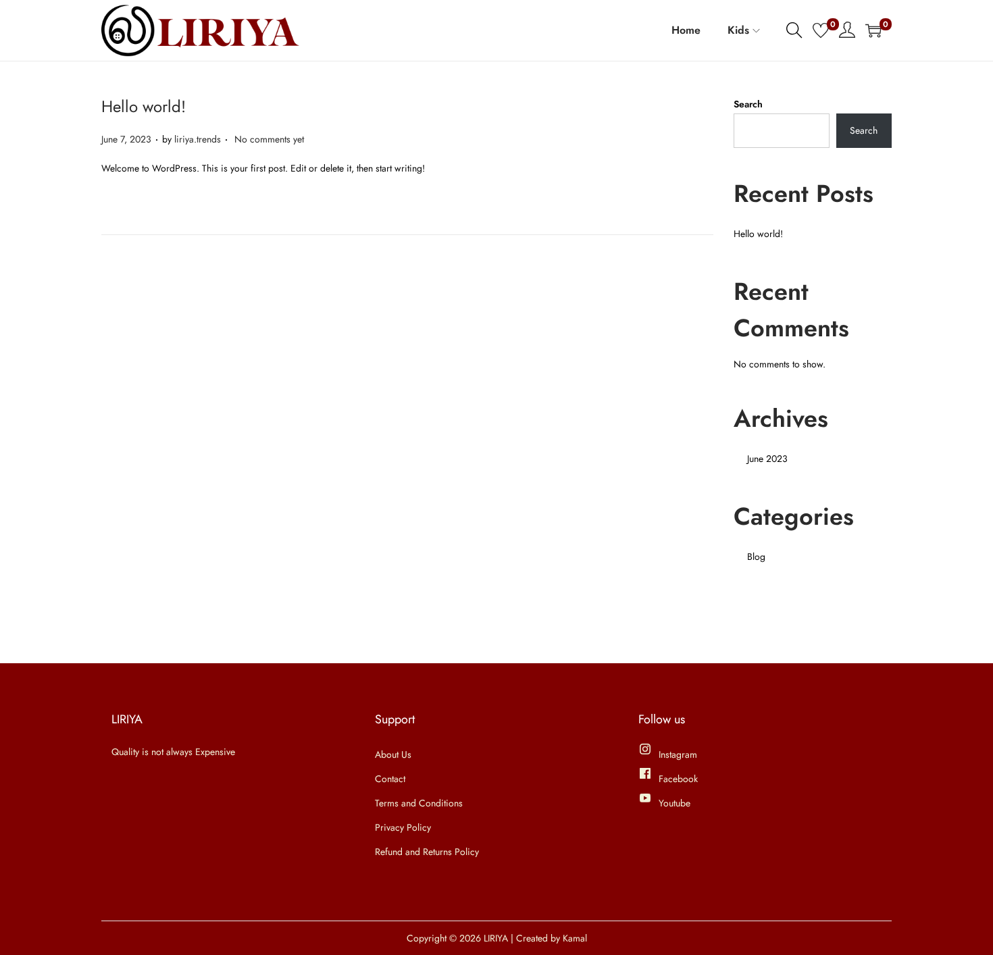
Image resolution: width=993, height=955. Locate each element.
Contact (390, 778)
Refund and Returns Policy (427, 851)
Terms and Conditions (419, 803)
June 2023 (767, 458)
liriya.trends (197, 139)
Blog (756, 556)
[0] (821, 30)
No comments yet (269, 139)
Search (748, 104)
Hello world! (143, 106)
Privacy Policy (403, 827)
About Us (393, 754)
